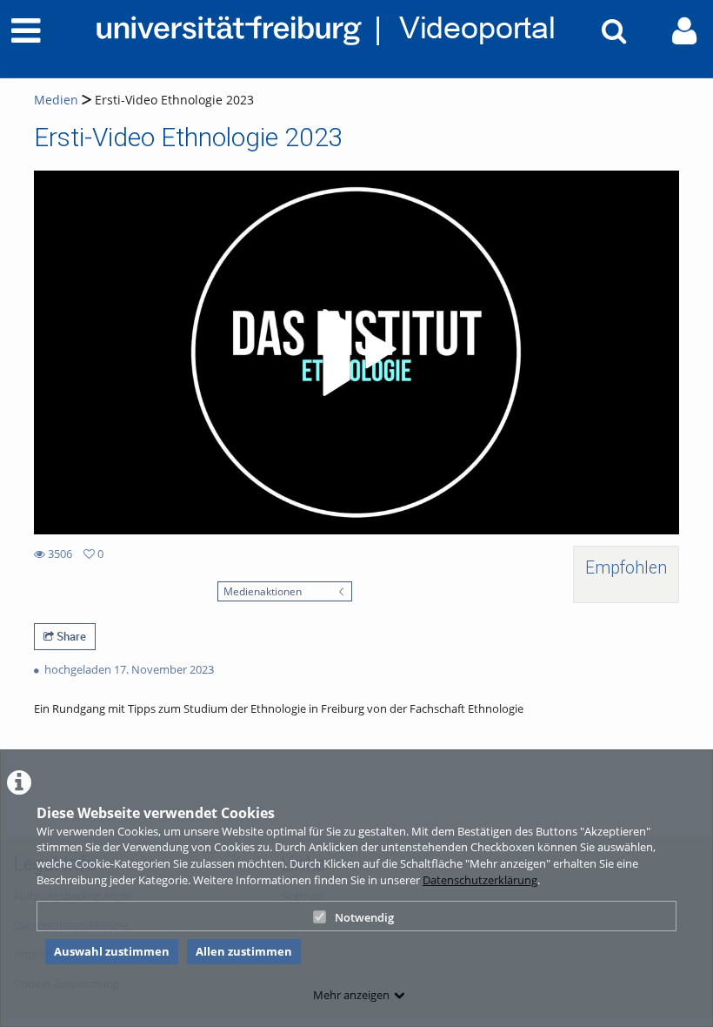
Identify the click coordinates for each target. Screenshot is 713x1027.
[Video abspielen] (356, 352)
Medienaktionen (262, 591)
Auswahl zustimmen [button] (112, 951)
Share (70, 636)
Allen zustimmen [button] (244, 951)
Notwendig (364, 917)
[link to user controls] (684, 31)
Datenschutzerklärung (480, 880)
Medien (56, 99)
